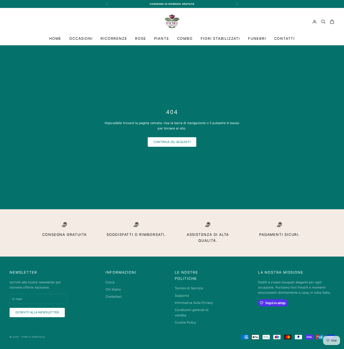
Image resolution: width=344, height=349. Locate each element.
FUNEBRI (257, 38)
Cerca (110, 282)
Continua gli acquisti (172, 142)
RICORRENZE (114, 38)
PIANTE (161, 38)
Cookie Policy (185, 322)
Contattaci (114, 296)
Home (55, 38)
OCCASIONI (81, 38)
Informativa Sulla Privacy (194, 303)
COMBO (185, 38)
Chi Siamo (113, 289)
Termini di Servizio (189, 288)
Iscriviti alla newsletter (37, 312)
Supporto (182, 295)
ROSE (140, 38)
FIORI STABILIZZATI (220, 38)
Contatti (284, 38)
